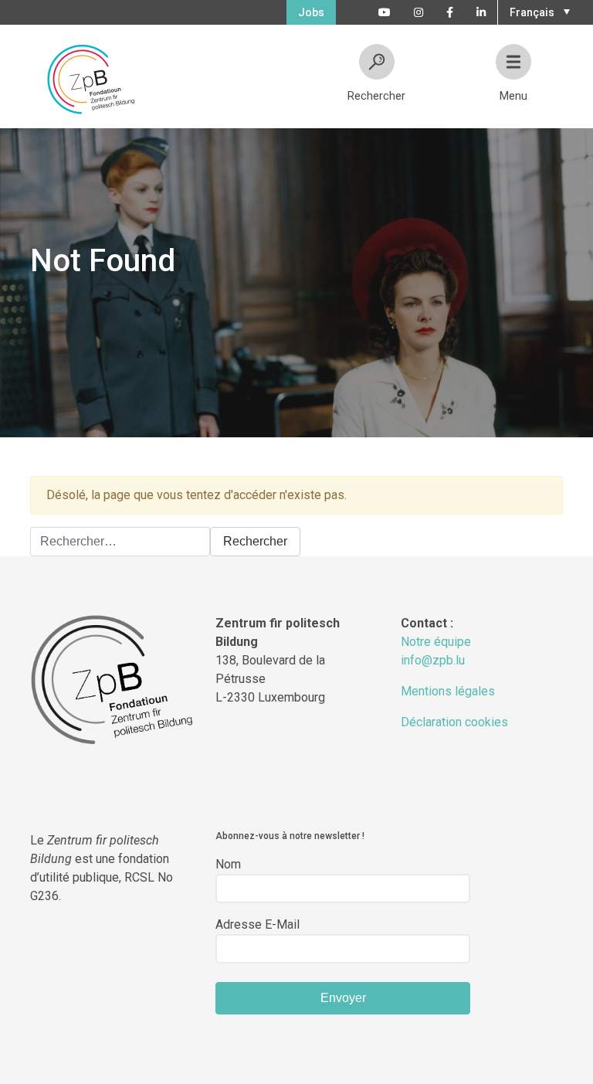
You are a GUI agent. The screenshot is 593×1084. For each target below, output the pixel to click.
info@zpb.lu (433, 660)
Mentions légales (448, 691)
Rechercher (376, 96)
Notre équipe (436, 641)
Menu (513, 96)
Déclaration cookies (454, 722)
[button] (538, 11)
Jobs (311, 12)
